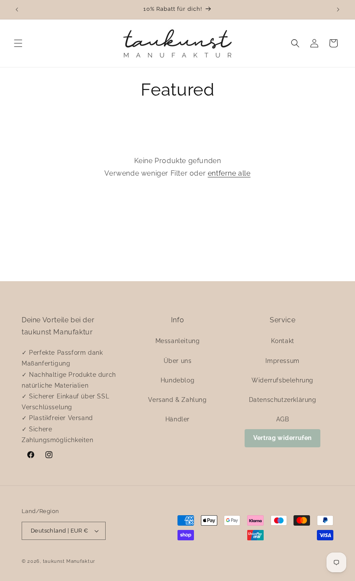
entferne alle (229, 173)
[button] (18, 43)
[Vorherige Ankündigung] (16, 9)
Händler (177, 419)
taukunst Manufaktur (69, 561)
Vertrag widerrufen (282, 437)
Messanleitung (177, 340)
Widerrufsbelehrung (282, 380)
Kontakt (282, 340)
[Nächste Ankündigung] (338, 9)
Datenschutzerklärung (282, 399)
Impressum (282, 360)
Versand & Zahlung (177, 399)
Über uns (178, 360)
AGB (282, 419)
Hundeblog (177, 380)
